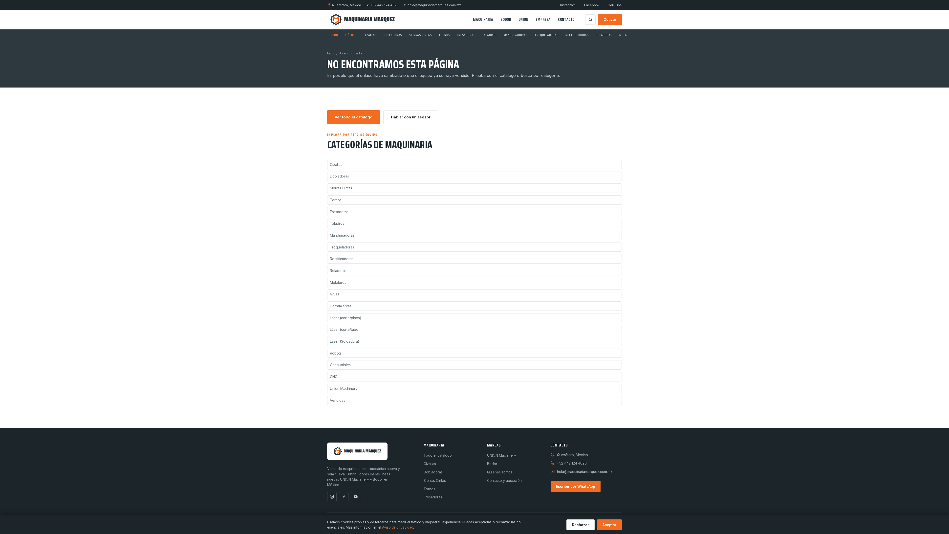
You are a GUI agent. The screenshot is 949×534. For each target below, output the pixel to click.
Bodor (505, 19)
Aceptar (609, 525)
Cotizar (610, 19)
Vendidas (337, 400)
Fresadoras (466, 35)
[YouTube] (355, 496)
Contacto (566, 19)
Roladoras (604, 35)
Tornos (444, 35)
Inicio (331, 53)
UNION (523, 19)
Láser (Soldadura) (344, 341)
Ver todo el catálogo (353, 117)
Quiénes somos (499, 472)
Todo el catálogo (343, 35)
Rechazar (580, 525)
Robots (336, 353)
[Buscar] (590, 19)
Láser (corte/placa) (345, 318)
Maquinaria (483, 19)
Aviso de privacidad (397, 527)
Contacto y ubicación (504, 480)
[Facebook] (343, 496)
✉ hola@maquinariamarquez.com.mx (432, 5)
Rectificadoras (577, 35)
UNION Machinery (501, 455)
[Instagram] (332, 496)
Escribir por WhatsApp (575, 486)
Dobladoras (393, 35)
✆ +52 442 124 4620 (382, 5)
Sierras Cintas (420, 35)
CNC (333, 377)
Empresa (543, 19)
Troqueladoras (547, 35)
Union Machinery (343, 388)
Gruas (334, 294)
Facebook (592, 5)
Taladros (489, 35)
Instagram (568, 5)
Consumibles (340, 365)
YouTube (615, 5)
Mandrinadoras (516, 35)
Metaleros (627, 35)
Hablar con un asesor (411, 117)
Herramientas (340, 306)
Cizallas (370, 35)
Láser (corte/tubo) (345, 329)
